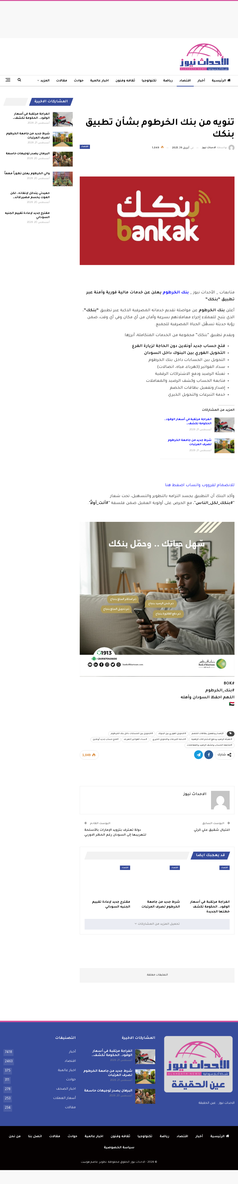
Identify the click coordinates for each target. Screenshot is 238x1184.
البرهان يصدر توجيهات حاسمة (28, 153)
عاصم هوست (89, 1162)
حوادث (78, 81)
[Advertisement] (119, 18)
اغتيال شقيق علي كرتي (212, 830)
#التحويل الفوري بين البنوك (172, 734)
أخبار (201, 81)
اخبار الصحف (66, 1089)
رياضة (168, 81)
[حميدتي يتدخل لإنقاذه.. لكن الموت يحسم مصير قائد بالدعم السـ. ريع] (63, 198)
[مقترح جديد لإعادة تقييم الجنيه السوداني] (107, 881)
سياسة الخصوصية (119, 1147)
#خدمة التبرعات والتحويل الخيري (169, 739)
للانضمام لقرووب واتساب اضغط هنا (200, 485)
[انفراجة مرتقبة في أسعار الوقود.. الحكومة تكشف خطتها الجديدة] (225, 424)
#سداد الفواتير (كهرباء (135, 739)
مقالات (61, 81)
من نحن (15, 1136)
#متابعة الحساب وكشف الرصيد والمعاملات (209, 745)
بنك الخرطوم (176, 293)
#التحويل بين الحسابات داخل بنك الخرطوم (132, 734)
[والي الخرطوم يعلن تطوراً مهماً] (63, 179)
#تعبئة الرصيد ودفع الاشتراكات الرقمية (211, 739)
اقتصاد (185, 81)
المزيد (45, 81)
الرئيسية (219, 81)
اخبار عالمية (99, 81)
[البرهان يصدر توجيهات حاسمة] (63, 159)
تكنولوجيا (149, 81)
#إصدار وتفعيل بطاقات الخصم (208, 734)
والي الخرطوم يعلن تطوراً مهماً (27, 173)
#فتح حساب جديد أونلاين (106, 739)
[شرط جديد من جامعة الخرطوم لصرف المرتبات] (225, 445)
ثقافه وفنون (125, 81)
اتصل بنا (35, 1136)
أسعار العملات (64, 1098)
